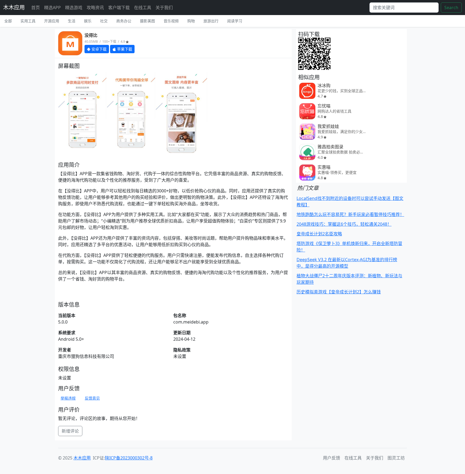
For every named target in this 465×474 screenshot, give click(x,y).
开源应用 (51, 20)
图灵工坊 (396, 458)
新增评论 (70, 431)
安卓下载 (98, 49)
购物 (191, 20)
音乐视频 (171, 20)
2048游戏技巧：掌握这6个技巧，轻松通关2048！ (344, 224)
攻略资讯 (95, 7)
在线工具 (142, 7)
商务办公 (123, 20)
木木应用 (14, 7)
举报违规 (68, 398)
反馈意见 (92, 398)
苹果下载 (124, 49)
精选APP (52, 7)
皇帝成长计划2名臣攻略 (319, 234)
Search (451, 7)
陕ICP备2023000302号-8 (129, 458)
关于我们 (164, 7)
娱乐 (87, 20)
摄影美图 (147, 20)
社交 (104, 20)
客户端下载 (119, 7)
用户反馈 (331, 458)
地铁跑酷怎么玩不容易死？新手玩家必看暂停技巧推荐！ (350, 214)
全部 (8, 20)
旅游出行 (211, 20)
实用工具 (28, 20)
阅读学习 (234, 20)
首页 (35, 7)
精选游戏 (73, 7)
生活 (71, 20)
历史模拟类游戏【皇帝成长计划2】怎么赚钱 (339, 292)
